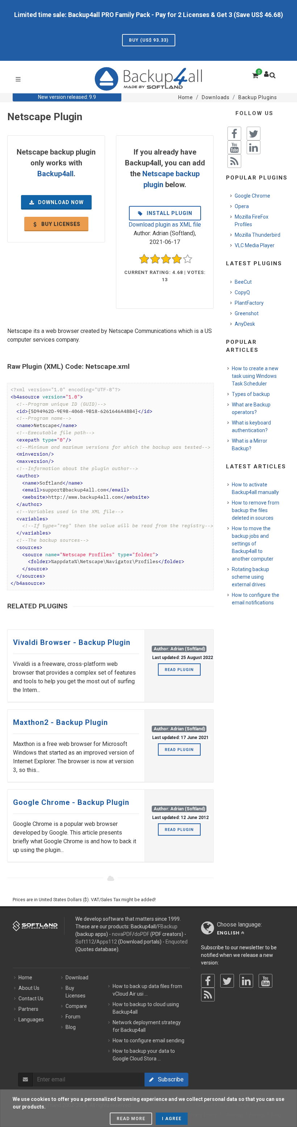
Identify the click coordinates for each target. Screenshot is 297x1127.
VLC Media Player (255, 245)
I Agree (171, 1118)
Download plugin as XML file (165, 224)
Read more (131, 1118)
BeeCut (243, 282)
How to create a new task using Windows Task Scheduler (255, 376)
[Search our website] (274, 77)
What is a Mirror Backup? (249, 444)
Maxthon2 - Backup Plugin (60, 722)
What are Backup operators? (251, 408)
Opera (242, 206)
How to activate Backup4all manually (255, 488)
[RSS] (208, 994)
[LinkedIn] (246, 981)
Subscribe (169, 1079)
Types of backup (251, 394)
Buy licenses (60, 224)
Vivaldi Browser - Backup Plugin (71, 642)
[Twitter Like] (253, 133)
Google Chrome (252, 196)
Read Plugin (179, 669)
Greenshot (247, 313)
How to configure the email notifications (255, 598)
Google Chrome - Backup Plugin (71, 802)
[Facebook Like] (234, 133)
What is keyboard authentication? (251, 426)
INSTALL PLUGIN (168, 213)
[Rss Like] (234, 161)
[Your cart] (254, 74)
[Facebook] (208, 981)
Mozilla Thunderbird (257, 235)
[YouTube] (265, 981)
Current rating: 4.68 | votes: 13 (165, 276)
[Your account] (266, 72)
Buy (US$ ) (148, 40)
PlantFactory (249, 303)
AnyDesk (245, 324)
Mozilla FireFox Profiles (251, 220)
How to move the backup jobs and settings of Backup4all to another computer (252, 543)
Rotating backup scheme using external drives (250, 576)
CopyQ (242, 292)
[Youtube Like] (234, 147)
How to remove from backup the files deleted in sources (255, 510)
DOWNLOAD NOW (60, 202)
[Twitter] (227, 981)
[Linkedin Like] (253, 147)
